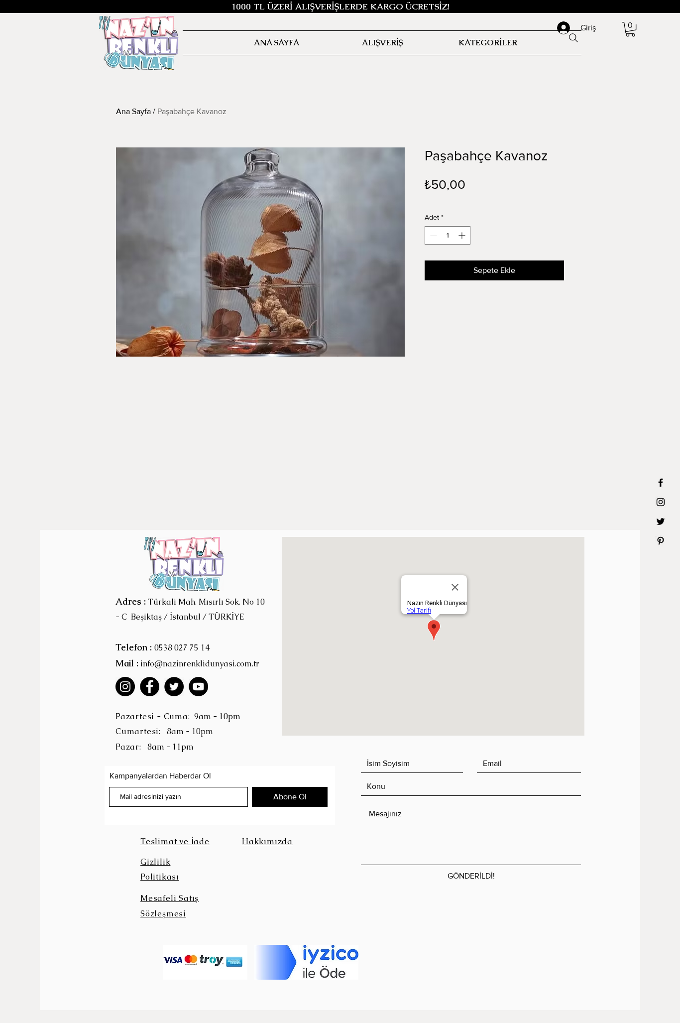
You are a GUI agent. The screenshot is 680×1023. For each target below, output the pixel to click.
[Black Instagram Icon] (660, 502)
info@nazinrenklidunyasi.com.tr (199, 663)
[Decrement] (432, 235)
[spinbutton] (447, 235)
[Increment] (462, 235)
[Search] (573, 37)
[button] (630, 29)
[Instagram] (125, 686)
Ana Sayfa (133, 111)
